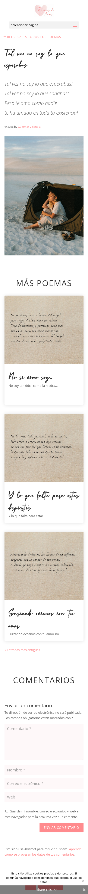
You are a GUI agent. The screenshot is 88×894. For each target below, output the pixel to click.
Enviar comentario (61, 827)
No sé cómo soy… (30, 377)
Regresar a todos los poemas (34, 37)
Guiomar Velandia (29, 127)
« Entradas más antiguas (22, 650)
